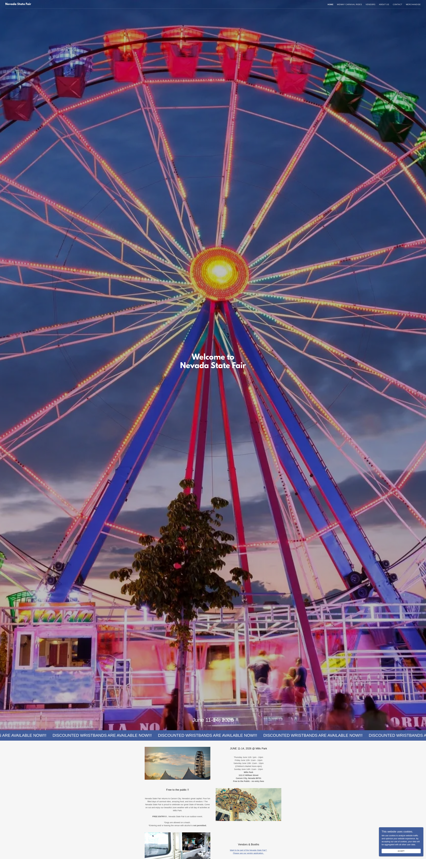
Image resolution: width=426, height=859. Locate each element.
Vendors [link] (371, 4)
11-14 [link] (212, 720)
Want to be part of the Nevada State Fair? (248, 850)
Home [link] (330, 4)
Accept (401, 851)
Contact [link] (397, 4)
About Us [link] (384, 4)
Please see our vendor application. (248, 853)
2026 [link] (228, 720)
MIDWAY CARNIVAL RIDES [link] (349, 4)
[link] (18, 4)
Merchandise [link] (413, 4)
